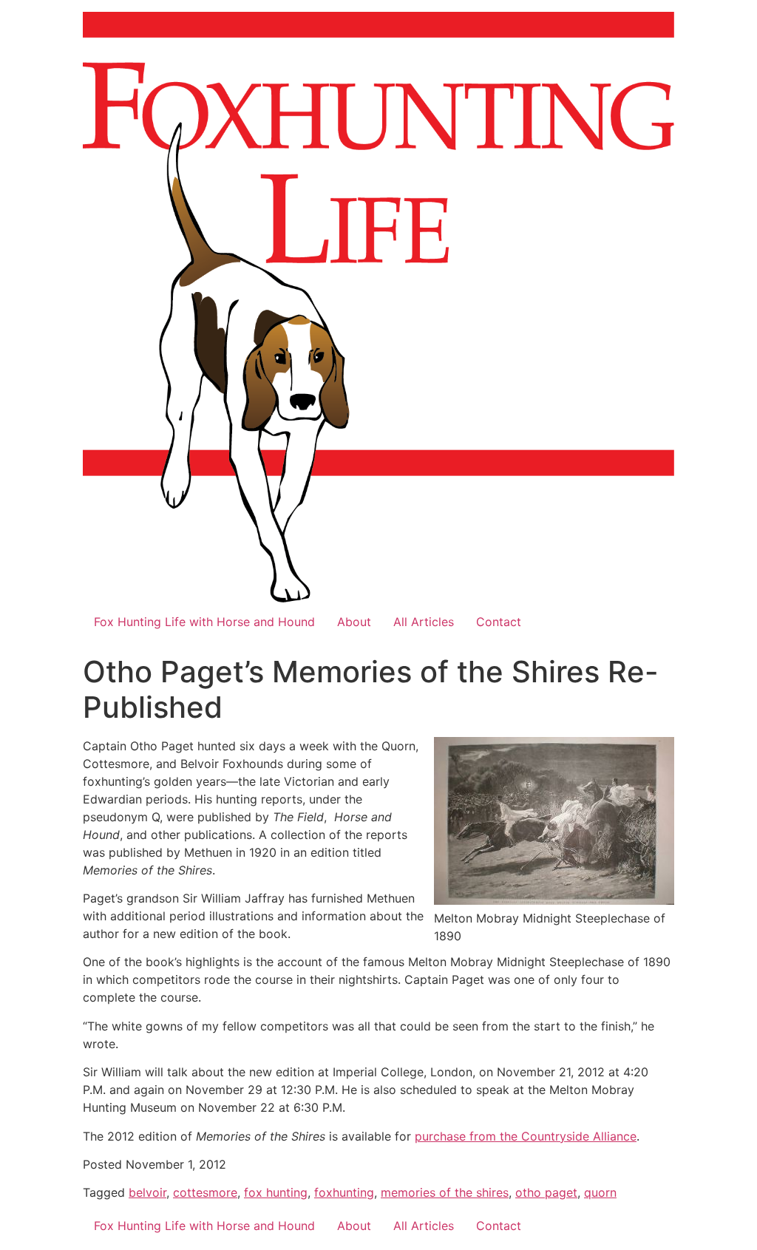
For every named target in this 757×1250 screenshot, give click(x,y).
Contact (498, 621)
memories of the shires (445, 1192)
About (354, 621)
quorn (600, 1192)
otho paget (546, 1192)
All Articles (423, 621)
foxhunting (344, 1192)
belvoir (147, 1192)
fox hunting (276, 1192)
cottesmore (205, 1192)
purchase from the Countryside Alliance (526, 1136)
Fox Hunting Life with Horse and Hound (204, 621)
